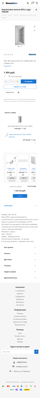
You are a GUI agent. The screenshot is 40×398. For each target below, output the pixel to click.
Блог (20, 333)
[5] (13, 54)
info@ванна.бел (22, 367)
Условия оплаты (20, 316)
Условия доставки (20, 319)
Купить (20, 196)
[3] (9, 54)
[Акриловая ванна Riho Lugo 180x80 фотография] (20, 35)
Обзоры (20, 342)
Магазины (20, 302)
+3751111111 (22, 362)
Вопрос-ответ (20, 336)
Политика (20, 305)
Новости (20, 294)
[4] (11, 54)
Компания (20, 287)
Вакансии (20, 299)
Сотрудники (20, 296)
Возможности (20, 325)
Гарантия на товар (20, 322)
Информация (20, 310)
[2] (7, 54)
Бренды (20, 339)
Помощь (20, 313)
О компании (20, 291)
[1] (5, 54)
